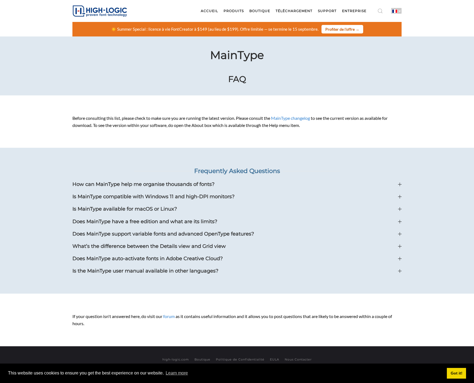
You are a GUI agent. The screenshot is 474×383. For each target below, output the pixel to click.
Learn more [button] (177, 373)
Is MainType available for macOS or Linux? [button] (124, 209)
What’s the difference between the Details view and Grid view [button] (149, 246)
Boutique (202, 359)
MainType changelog (290, 118)
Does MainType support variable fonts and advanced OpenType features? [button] (163, 234)
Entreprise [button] (354, 11)
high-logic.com (175, 359)
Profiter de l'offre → (342, 29)
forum (169, 316)
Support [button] (327, 11)
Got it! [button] (456, 373)
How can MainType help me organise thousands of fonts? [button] (143, 184)
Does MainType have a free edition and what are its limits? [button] (144, 222)
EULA (274, 359)
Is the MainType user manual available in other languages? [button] (145, 271)
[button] (380, 11)
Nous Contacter (298, 359)
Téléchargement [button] (294, 11)
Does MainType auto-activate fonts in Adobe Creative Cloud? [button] (147, 259)
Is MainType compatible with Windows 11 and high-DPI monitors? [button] (153, 197)
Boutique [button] (259, 11)
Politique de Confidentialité (240, 359)
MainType (237, 55)
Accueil (209, 11)
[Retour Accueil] (99, 11)
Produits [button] (234, 11)
